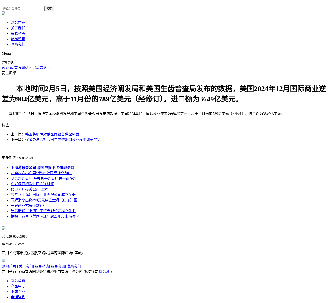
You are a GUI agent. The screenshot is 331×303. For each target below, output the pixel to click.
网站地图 (106, 272)
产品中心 (18, 286)
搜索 (49, 9)
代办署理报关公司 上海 (29, 189)
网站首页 (18, 23)
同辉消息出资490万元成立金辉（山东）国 (44, 200)
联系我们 (18, 44)
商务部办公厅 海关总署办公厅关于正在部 (44, 178)
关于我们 (18, 28)
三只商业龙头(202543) (28, 205)
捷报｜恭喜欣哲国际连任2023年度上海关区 (45, 216)
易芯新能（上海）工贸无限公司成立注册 (43, 211)
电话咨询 (18, 297)
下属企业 (18, 292)
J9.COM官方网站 (15, 68)
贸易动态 (18, 33)
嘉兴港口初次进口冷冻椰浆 (32, 184)
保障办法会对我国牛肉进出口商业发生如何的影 (63, 140)
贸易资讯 (18, 39)
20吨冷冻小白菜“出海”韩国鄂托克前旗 (41, 173)
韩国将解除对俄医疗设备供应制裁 (52, 134)
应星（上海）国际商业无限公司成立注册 (43, 195)
